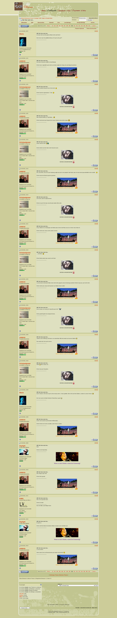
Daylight (22, 446)
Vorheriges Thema (54, 575)
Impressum (28, 1)
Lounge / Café (37, 18)
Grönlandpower (25, 87)
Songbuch (61, 11)
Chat (58, 22)
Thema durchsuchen (91, 28)
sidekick (22, 61)
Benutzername (75, 17)
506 (62, 25)
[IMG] (20, 596)
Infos (84, 11)
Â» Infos (26, 6)
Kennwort (74, 19)
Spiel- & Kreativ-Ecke (47, 18)
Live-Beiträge (67, 22)
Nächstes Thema (63, 575)
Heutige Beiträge (81, 22)
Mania (21, 34)
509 (69, 25)
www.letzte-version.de (85, 607)
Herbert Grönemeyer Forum (27, 18)
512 (77, 25)
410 (55, 25)
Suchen (93, 22)
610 (89, 25)
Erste (48, 25)
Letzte (94, 25)
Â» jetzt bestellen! (28, 7)
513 (79, 25)
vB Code (21, 593)
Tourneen (76, 11)
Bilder (69, 11)
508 (67, 25)
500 (60, 25)
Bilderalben (24, 22)
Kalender (51, 22)
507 (64, 25)
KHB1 (21, 498)
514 (82, 25)
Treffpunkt (52, 11)
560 (87, 25)
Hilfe (32, 22)
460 (57, 25)
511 (74, 25)
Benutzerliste (41, 22)
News (44, 11)
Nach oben (94, 607)
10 (52, 25)
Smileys (21, 595)
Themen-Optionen (79, 28)
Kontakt (77, 607)
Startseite (22, 1)
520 (84, 25)
